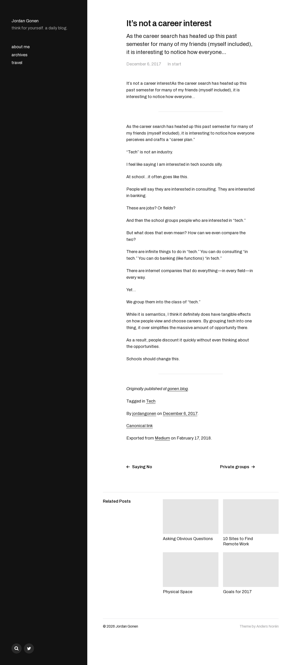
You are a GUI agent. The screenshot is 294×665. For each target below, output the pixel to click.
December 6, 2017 (143, 64)
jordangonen (144, 413)
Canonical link (139, 425)
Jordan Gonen (25, 21)
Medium (162, 438)
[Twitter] (29, 648)
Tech (150, 401)
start (176, 64)
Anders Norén (267, 626)
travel (16, 62)
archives (19, 55)
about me (20, 47)
